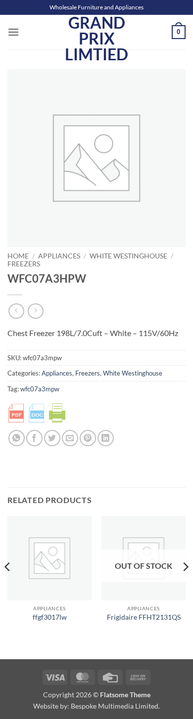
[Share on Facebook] (34, 438)
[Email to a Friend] (70, 438)
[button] (13, 32)
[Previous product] (35, 311)
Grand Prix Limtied (96, 38)
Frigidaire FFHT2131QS (144, 617)
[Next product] (16, 311)
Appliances (59, 256)
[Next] (185, 586)
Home (18, 256)
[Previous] (8, 586)
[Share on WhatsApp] (16, 438)
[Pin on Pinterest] (88, 438)
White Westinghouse (128, 256)
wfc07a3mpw (39, 389)
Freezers (23, 264)
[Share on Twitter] (52, 438)
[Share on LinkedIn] (105, 438)
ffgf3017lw (50, 617)
